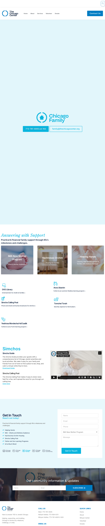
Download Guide (9, 368)
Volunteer (49, 13)
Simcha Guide (8, 353)
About (32, 13)
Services (40, 13)
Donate (57, 13)
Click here (6, 384)
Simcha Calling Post (11, 373)
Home (26, 13)
